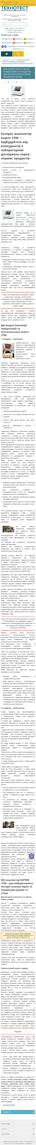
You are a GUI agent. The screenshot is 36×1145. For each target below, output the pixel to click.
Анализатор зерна (9, 1105)
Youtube (3, 2)
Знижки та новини (24, 4)
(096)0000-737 (8, 39)
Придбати (6, 60)
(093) (30, 43)
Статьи (33, 4)
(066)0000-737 (19, 39)
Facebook (9, 2)
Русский (16, 2)
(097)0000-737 (8, 43)
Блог (13, 60)
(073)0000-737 (30, 39)
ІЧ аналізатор (27, 517)
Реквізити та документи (11, 4)
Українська (24, 2)
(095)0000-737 (19, 43)
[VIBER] (31, 857)
